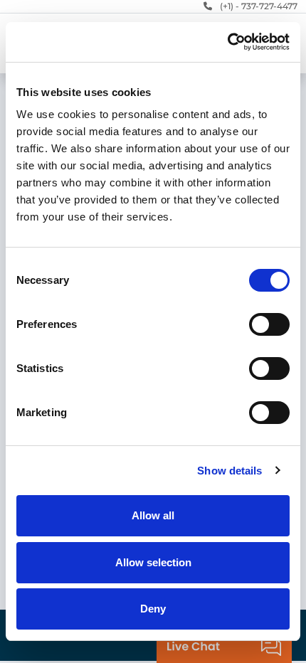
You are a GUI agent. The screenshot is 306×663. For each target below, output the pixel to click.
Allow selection (153, 562)
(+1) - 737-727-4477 (258, 6)
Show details (229, 471)
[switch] (269, 324)
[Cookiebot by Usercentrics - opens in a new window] (227, 42)
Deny (153, 609)
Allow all (153, 515)
